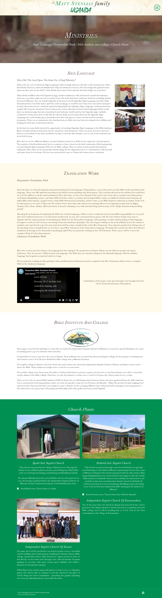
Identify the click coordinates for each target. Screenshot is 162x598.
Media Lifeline (30, 595)
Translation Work (64, 44)
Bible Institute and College (93, 44)
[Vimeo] (143, 593)
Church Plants (120, 44)
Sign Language (42, 44)
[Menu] (157, 8)
